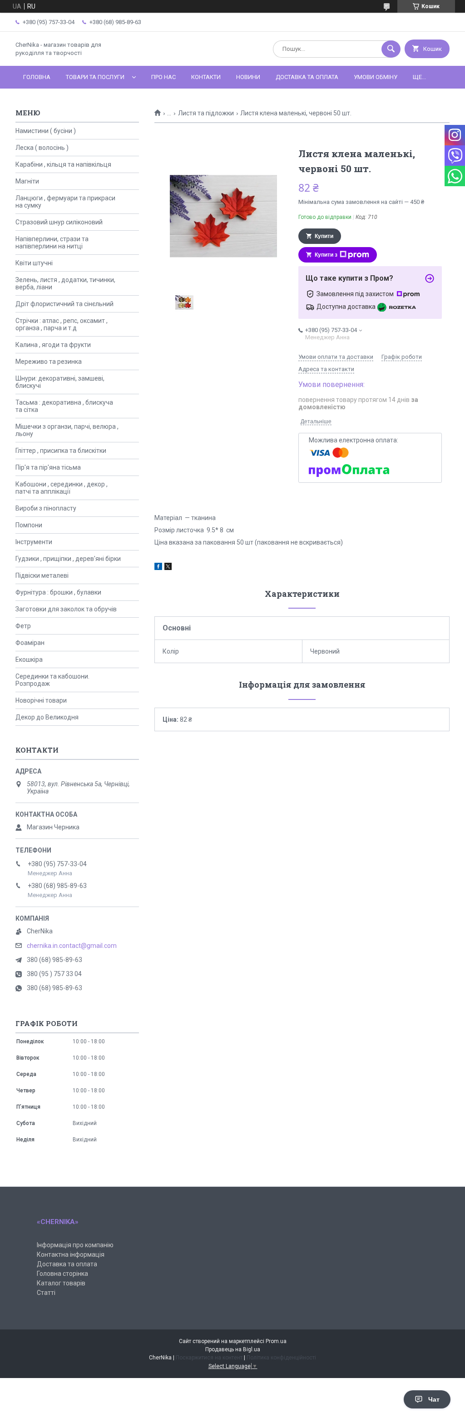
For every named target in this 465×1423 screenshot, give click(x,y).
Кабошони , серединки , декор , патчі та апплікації (61, 488)
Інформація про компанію (75, 1245)
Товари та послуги (95, 77)
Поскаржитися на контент (209, 1357)
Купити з (326, 255)
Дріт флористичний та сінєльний (64, 303)
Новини (248, 77)
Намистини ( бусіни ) (45, 130)
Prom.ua (276, 1341)
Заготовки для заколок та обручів (66, 609)
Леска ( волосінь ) (42, 147)
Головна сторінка (62, 1273)
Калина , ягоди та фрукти (53, 344)
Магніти (27, 181)
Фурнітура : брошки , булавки (58, 592)
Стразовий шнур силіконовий (59, 222)
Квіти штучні (34, 263)
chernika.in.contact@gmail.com (72, 945)
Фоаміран (30, 642)
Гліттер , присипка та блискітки (60, 450)
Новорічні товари (41, 700)
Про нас (163, 77)
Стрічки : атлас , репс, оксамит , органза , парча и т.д (61, 324)
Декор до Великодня (47, 717)
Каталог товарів (61, 1283)
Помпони (28, 525)
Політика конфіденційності (281, 1357)
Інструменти (33, 541)
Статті (46, 1292)
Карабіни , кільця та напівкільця (63, 164)
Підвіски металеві (42, 575)
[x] (168, 567)
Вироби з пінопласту (45, 508)
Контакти (206, 77)
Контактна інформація (70, 1254)
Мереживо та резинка (48, 361)
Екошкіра (29, 659)
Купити (324, 236)
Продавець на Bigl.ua (232, 1349)
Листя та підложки (206, 113)
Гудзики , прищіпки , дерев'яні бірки (68, 558)
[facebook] (158, 567)
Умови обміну (375, 77)
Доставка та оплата (307, 77)
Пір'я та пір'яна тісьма (48, 467)
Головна (36, 77)
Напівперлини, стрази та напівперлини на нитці (52, 242)
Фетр (23, 626)
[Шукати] (391, 49)
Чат (434, 1399)
